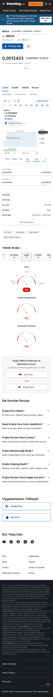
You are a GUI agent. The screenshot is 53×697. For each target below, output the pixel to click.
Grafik (15, 87)
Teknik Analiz (11, 247)
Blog (4, 556)
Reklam (32, 562)
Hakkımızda (34, 556)
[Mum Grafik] (4, 100)
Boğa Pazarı (28, 387)
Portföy (5, 567)
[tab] (14, 257)
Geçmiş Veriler (20, 94)
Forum (35, 87)
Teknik (25, 87)
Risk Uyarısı (6, 682)
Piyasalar (33, 94)
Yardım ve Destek (36, 567)
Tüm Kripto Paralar (28, 10)
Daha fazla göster (26, 222)
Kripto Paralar (9, 10)
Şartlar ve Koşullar (9, 664)
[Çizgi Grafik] (8, 100)
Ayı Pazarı (28, 374)
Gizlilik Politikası (8, 673)
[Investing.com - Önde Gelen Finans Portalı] (16, 3)
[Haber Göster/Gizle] (18, 100)
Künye (31, 573)
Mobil (4, 562)
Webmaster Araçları (11, 573)
